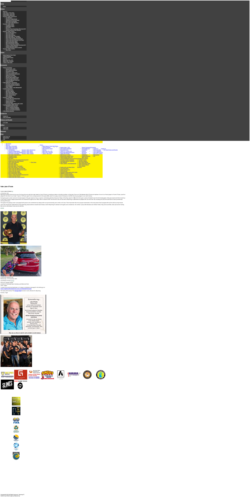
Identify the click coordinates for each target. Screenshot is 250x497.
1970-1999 (5, 127)
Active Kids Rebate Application (13, 73)
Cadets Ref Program (10, 75)
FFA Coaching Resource (8, 111)
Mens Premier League (8, 57)
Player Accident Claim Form (12, 78)
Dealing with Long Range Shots (13, 98)
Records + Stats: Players (8, 31)
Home (2, 4)
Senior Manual (9, 96)
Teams (2, 52)
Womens (5, 58)
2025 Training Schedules (11, 70)
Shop (2, 134)
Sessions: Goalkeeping (8, 97)
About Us (5, 11)
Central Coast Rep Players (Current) (14, 47)
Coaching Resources (7, 88)
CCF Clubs (5, 122)
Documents (4, 65)
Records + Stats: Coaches (9, 48)
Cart (4, 139)
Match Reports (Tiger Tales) (9, 55)
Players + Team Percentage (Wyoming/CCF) (16, 29)
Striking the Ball (9, 102)
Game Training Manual (11, 95)
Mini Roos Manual (10, 91)
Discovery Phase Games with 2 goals (14, 103)
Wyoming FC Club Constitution (12, 83)
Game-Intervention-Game (11, 93)
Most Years (8, 50)
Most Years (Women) (10, 35)
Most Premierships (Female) (12, 43)
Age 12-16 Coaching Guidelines (13, 109)
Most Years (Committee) (11, 21)
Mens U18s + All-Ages (8, 61)
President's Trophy (10, 25)
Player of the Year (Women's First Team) (15, 40)
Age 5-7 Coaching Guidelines (12, 107)
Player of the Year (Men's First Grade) (14, 38)
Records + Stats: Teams (8, 24)
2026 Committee (7, 117)
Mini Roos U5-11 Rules (11, 76)
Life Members (9, 17)
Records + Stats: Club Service (10, 16)
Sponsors (3, 131)
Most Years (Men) (10, 34)
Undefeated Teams (10, 26)
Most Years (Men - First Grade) (13, 36)
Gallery (2, 125)
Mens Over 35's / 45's (8, 60)
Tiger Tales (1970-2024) (8, 12)
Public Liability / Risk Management (14, 87)
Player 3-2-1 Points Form (11, 72)
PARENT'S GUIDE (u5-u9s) (12, 106)
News (4, 6)
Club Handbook (9, 86)
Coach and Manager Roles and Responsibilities (12, 80)
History (3, 9)
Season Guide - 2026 (10, 69)
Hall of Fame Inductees (11, 32)
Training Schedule (7, 56)
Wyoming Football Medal (11, 19)
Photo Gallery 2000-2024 (9, 15)
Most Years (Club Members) (12, 22)
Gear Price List (6, 136)
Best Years (8, 27)
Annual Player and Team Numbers (13, 30)
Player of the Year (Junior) (12, 41)
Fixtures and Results (6, 120)
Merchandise (6, 137)
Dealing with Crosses (10, 101)
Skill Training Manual (10, 92)
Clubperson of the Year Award (12, 20)
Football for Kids (9, 90)
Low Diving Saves (10, 100)
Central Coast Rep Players (12, 46)
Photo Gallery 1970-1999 (9, 14)
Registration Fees (10, 71)
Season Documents (7, 67)
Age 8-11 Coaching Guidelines (12, 108)
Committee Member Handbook (13, 85)
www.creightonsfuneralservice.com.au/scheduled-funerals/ (16, 288)
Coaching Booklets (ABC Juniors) (10, 104)
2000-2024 (5, 128)
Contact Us (4, 113)
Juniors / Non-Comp (7, 62)
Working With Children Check (12, 77)
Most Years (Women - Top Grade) (13, 37)
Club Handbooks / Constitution (10, 82)
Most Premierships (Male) (12, 42)
